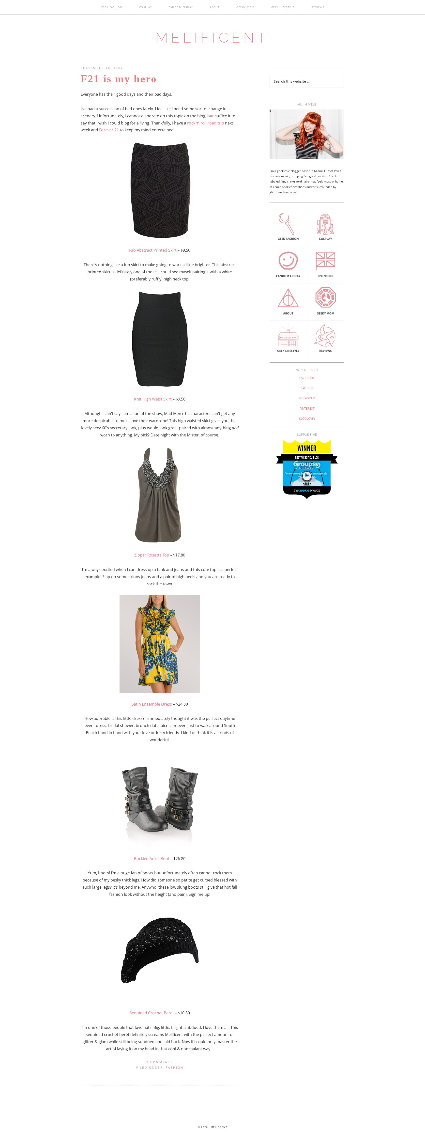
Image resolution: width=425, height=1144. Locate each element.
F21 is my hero (119, 78)
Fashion (174, 1068)
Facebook (307, 378)
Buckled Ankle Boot (151, 858)
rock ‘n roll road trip (205, 123)
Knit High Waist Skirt (153, 399)
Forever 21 (109, 130)
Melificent (212, 38)
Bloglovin (307, 419)
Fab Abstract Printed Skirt (153, 250)
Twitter (307, 388)
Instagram (307, 398)
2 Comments (159, 1062)
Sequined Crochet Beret (152, 1013)
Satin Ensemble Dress (152, 704)
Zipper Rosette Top (151, 555)
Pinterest (307, 408)
